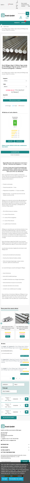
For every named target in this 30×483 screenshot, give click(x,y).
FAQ (29, 6)
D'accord (25, 461)
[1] (12, 130)
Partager (9, 105)
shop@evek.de (12, 440)
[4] (15, 130)
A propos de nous (25, 4)
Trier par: (5, 388)
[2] (13, 130)
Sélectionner (7, 391)
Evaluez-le (19, 141)
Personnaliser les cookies (16, 479)
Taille (4, 84)
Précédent (10, 378)
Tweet (15, 105)
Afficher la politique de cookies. (9, 475)
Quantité (5, 95)
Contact (23, 6)
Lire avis (10, 141)
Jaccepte (4, 479)
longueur (5, 78)
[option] (7, 325)
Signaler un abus (24, 356)
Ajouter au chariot (27, 399)
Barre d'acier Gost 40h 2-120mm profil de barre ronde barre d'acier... (7, 328)
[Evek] (7, 15)
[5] (16, 130)
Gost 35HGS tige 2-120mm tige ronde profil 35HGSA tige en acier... (22, 328)
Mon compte (24, 3)
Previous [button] (1, 323)
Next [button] (29, 323)
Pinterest (22, 105)
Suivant (19, 378)
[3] (14, 130)
